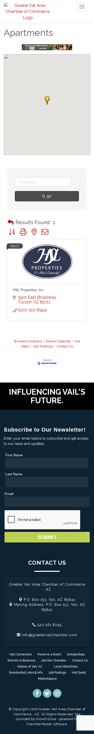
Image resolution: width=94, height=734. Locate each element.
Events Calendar (58, 341)
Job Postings (43, 346)
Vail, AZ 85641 (49, 600)
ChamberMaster (39, 724)
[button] (47, 100)
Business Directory (28, 341)
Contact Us (64, 346)
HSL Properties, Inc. (28, 290)
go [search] (49, 196)
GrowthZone (46, 719)
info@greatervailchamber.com (49, 635)
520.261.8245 (49, 625)
